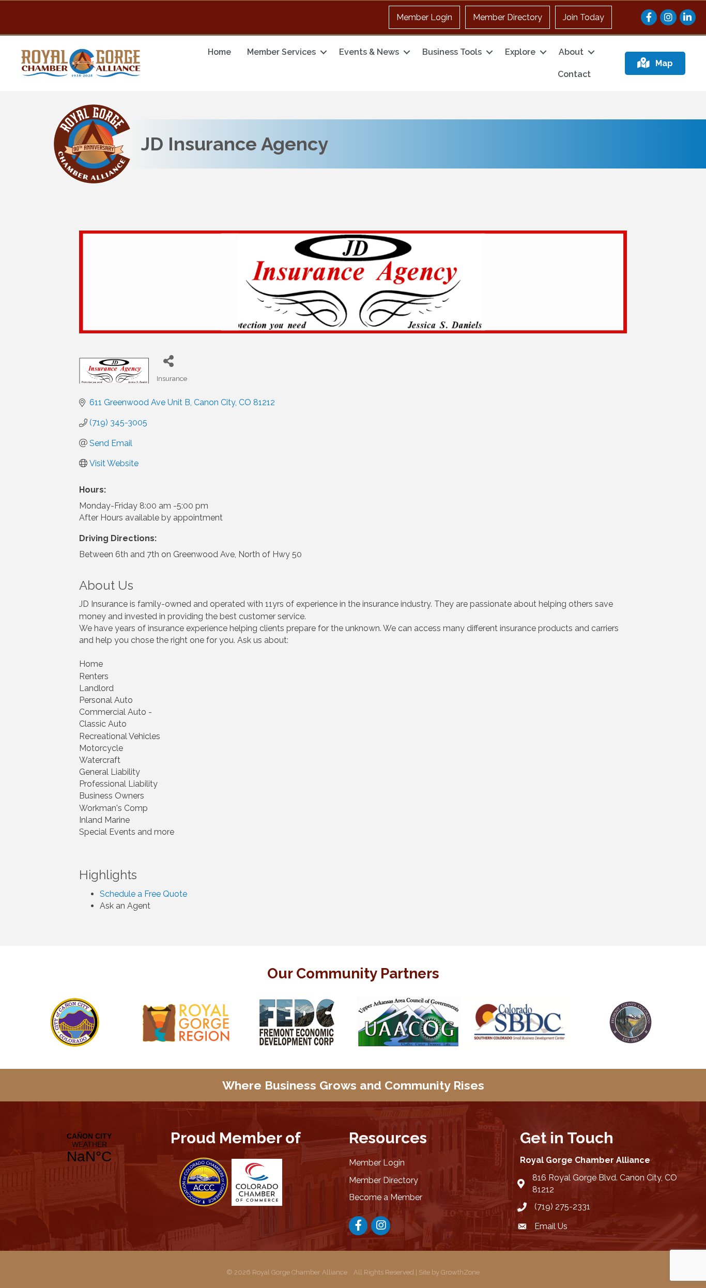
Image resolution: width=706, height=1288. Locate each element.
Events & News (369, 52)
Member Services (281, 52)
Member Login (424, 17)
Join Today (583, 17)
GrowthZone (460, 1272)
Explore (520, 52)
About (571, 52)
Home (219, 52)
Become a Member (385, 1197)
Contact (574, 74)
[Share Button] (168, 360)
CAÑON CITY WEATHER (89, 1148)
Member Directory (507, 17)
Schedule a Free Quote (143, 894)
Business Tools (452, 52)
